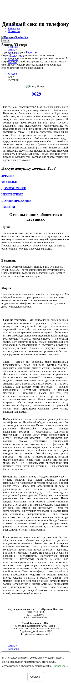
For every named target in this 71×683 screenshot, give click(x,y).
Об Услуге (14, 28)
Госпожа (13, 59)
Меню (6, 40)
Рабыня (12, 62)
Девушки (13, 25)
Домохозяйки (16, 56)
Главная (13, 46)
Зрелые (12, 49)
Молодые (13, 53)
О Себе (12, 73)
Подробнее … (61, 665)
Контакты (14, 31)
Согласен (35, 676)
